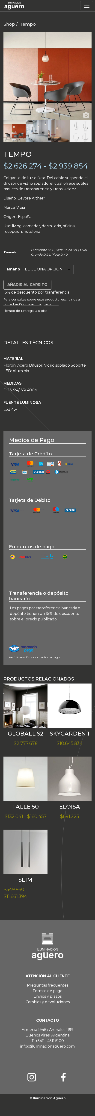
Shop (9, 24)
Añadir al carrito (27, 284)
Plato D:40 (60, 254)
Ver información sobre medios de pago (34, 657)
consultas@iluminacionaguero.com (31, 304)
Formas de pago (47, 991)
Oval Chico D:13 (67, 250)
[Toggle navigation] (86, 5)
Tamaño (12, 269)
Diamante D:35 (42, 250)
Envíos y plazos (48, 996)
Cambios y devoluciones (48, 1002)
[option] (47, 76)
